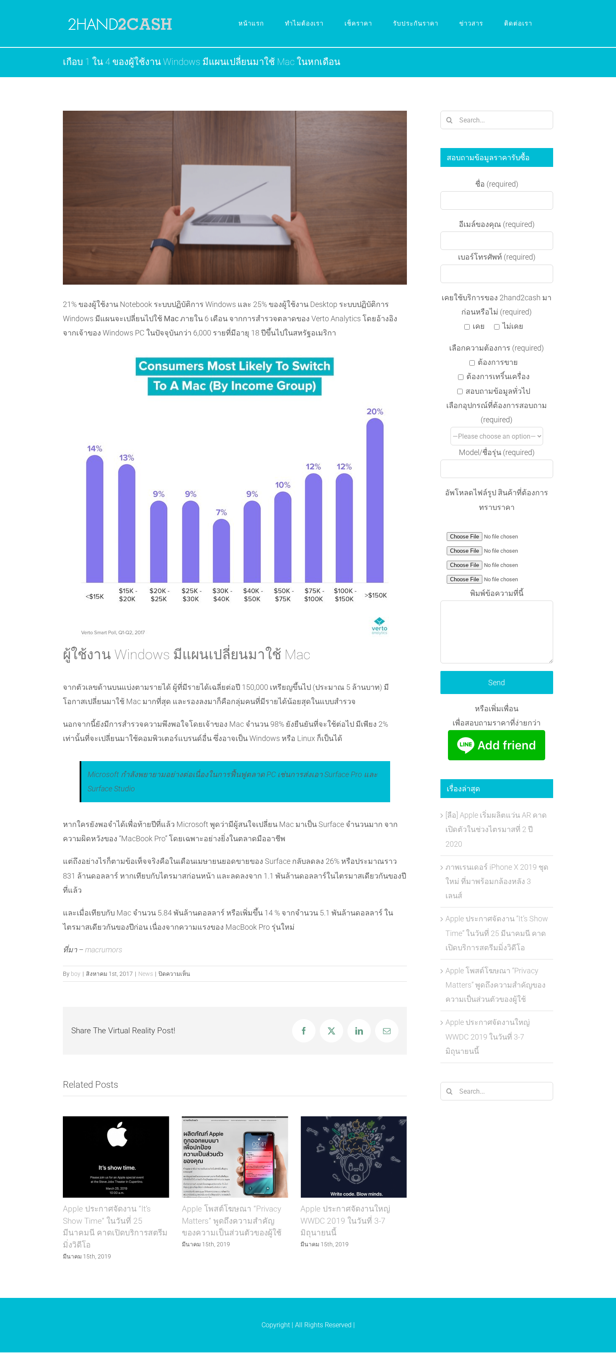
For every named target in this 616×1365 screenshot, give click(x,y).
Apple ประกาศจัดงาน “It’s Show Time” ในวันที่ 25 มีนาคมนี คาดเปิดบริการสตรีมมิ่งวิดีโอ (496, 933)
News (145, 973)
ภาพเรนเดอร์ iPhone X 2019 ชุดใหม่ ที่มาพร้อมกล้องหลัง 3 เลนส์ (497, 881)
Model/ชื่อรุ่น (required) (497, 452)
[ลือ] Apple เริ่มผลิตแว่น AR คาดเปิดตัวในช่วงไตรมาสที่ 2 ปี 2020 (496, 829)
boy (75, 973)
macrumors (103, 949)
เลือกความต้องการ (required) (496, 347)
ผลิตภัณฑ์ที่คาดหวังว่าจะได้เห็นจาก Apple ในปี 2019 (354, 1157)
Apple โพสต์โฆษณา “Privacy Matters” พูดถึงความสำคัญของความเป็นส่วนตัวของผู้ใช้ (116, 1157)
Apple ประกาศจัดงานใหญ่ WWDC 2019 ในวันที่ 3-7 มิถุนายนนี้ (235, 1157)
